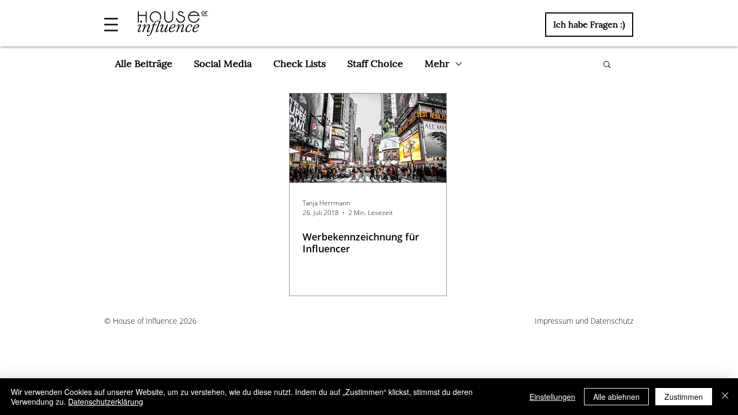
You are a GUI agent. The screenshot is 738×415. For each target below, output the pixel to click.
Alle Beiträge (143, 63)
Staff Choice (375, 63)
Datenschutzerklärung (105, 401)
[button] (111, 24)
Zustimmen (684, 396)
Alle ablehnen (616, 396)
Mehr (437, 63)
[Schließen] (725, 396)
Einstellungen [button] (552, 396)
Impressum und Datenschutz (584, 321)
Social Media (223, 63)
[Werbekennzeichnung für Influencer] (368, 138)
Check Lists (299, 63)
